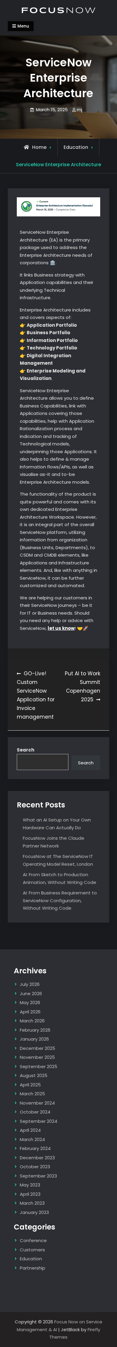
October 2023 (35, 1166)
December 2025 (37, 1048)
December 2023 (37, 1157)
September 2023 (38, 1176)
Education (76, 147)
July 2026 (30, 984)
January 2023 (34, 1212)
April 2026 (30, 1012)
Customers (32, 1250)
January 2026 (34, 1039)
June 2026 (31, 993)
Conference (33, 1240)
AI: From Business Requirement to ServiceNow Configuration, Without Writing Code (60, 900)
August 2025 (33, 1075)
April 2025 (30, 1085)
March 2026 (32, 1021)
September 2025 (38, 1066)
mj (79, 109)
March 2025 (32, 1094)
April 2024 (30, 1130)
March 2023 (32, 1203)
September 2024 (38, 1121)
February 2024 (35, 1148)
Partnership (32, 1268)
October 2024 (35, 1112)
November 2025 (37, 1057)
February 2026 (35, 1030)
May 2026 (30, 1002)
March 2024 (32, 1139)
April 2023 (30, 1194)
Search (25, 750)
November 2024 (37, 1103)
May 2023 (30, 1185)
